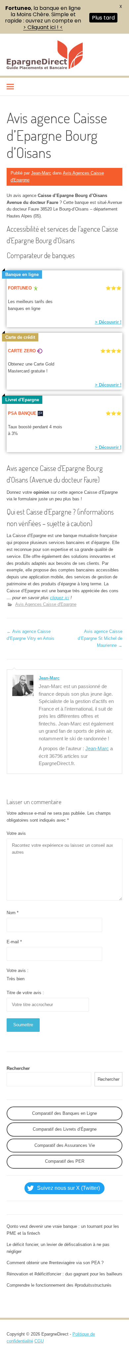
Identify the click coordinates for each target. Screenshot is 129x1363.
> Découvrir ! (108, 322)
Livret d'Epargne (22, 399)
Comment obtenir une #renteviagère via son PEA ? (55, 1262)
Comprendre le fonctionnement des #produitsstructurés (59, 1285)
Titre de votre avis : (25, 992)
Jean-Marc (41, 173)
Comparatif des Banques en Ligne (64, 1113)
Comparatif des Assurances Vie (64, 1145)
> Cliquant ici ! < (43, 27)
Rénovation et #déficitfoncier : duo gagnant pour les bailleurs (64, 1273)
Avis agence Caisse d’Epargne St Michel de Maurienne (100, 638)
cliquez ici (59, 597)
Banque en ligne (22, 274)
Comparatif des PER (64, 1161)
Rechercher (18, 1068)
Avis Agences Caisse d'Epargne (45, 604)
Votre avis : (17, 970)
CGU (39, 1341)
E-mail (14, 941)
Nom (13, 912)
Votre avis (16, 833)
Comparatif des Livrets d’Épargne (65, 1129)
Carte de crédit (20, 337)
